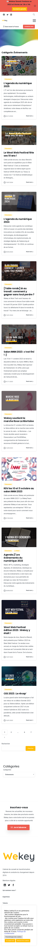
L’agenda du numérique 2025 (18, 85)
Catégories (7, 770)
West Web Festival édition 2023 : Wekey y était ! (17, 630)
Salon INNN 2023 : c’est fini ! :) (19, 353)
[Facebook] (4, 14)
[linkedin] (11, 14)
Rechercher (6, 744)
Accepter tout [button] (10, 940)
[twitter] (7, 14)
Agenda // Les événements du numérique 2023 (13, 557)
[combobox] (19, 774)
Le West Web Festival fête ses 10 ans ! (19, 154)
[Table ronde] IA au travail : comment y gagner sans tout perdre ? (19, 291)
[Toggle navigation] (34, 20)
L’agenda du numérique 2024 (18, 220)
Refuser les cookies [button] (23, 940)
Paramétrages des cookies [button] (13, 937)
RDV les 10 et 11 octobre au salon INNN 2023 (19, 490)
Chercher (30, 748)
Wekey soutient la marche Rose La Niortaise (19, 419)
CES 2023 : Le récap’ (15, 693)
